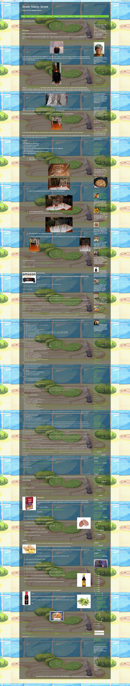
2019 (96, 587)
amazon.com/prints (61, 431)
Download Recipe (26, 622)
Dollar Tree (96, 354)
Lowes (95, 372)
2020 (96, 585)
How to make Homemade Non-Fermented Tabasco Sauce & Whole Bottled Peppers (101, 196)
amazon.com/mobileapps (76, 312)
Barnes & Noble (97, 343)
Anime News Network (99, 155)
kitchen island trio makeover (32, 87)
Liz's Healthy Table (98, 428)
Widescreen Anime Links (99, 82)
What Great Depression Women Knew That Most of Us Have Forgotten (100, 516)
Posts (96, 631)
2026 (96, 573)
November (99, 595)
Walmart (96, 411)
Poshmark (56, 16)
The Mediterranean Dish (99, 434)
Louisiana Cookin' (98, 430)
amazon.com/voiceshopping (27, 428)
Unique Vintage (97, 363)
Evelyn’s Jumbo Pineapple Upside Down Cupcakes (103, 238)
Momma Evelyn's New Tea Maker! (103, 268)
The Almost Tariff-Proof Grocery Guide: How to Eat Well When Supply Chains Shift (100, 450)
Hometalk (96, 369)
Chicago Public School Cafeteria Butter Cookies (103, 295)
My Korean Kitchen (98, 432)
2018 (96, 589)
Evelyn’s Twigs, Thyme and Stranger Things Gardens (100, 73)
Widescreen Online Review (100, 86)
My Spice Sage (49, 16)
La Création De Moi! (98, 77)
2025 (96, 575)
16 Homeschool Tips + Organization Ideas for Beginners (99, 529)
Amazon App (63, 312)
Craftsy (95, 352)
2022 (96, 581)
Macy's (95, 361)
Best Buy (96, 348)
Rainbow (96, 392)
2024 (96, 577)
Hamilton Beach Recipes (99, 426)
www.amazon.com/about (43, 460)
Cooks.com (96, 420)
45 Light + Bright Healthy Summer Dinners (100, 555)
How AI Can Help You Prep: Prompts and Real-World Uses (100, 533)
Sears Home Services (99, 402)
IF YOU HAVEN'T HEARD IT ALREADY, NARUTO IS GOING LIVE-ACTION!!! (100, 309)
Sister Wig (92, 16)
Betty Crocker (97, 418)
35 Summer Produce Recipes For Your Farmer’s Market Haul (100, 549)
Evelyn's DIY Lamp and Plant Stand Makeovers (34, 24)
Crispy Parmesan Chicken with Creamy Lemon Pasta (100, 541)
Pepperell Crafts (40, 16)
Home (57, 633)
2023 (96, 579)
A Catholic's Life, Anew (99, 70)
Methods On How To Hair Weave (102, 322)
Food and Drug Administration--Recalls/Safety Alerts (99, 423)
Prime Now (27, 450)
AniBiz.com (96, 153)
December (99, 593)
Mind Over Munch (98, 380)
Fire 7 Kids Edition (31, 331)
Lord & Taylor (97, 359)
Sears (95, 400)
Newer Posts (26, 633)
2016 (96, 623)
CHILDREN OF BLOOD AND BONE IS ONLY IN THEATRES (103, 253)
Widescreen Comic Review (100, 84)
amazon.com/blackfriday (45, 312)
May (98, 613)
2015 (96, 625)
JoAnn (32, 16)
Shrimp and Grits (98, 463)
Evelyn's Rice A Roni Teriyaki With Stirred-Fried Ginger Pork (38, 491)
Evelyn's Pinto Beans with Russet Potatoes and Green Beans (103, 281)
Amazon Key (57, 452)
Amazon (96, 338)
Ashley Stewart (97, 340)
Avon (28, 16)
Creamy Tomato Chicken (99, 459)
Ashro (23, 16)
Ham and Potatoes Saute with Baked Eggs (99, 508)
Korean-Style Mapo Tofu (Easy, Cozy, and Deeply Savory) (99, 485)
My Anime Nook (97, 78)
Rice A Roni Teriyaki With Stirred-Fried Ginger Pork (50, 509)
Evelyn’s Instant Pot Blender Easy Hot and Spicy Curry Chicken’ (103, 210)
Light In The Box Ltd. (99, 371)
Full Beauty (96, 356)
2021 (96, 583)
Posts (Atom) (32, 636)
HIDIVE (95, 158)
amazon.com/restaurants (38, 434)
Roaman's (63, 16)
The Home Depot (98, 407)
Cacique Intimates (98, 350)
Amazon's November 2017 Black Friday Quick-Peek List (36, 270)
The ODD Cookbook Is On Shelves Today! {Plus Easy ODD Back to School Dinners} (100, 493)
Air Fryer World (97, 416)
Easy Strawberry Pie (98, 552)
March (98, 617)
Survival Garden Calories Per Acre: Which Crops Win (101, 524)
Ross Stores (97, 396)
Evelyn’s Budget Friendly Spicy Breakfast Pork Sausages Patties (103, 224)
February (99, 619)
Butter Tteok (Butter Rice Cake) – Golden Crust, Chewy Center (100, 480)
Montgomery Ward (98, 383)
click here (41, 292)
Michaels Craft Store (98, 378)
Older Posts (87, 633)
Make (95, 376)
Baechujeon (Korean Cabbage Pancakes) (98, 472)
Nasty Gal (96, 387)
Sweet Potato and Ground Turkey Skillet (100, 454)
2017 (96, 591)
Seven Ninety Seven (35, 6)
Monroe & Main (97, 381)
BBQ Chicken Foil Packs (99, 456)
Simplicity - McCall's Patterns (101, 403)
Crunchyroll (96, 157)
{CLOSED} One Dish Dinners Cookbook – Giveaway (101, 498)
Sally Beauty (70, 16)
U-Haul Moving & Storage (100, 409)
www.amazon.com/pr (25, 470)
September (99, 610)
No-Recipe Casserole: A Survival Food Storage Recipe (99, 520)
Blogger (92, 676)
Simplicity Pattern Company (81, 16)
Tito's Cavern (97, 80)
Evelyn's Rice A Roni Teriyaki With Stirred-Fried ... (101, 607)
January (99, 621)
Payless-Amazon (98, 389)
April (98, 615)
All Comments (98, 634)
